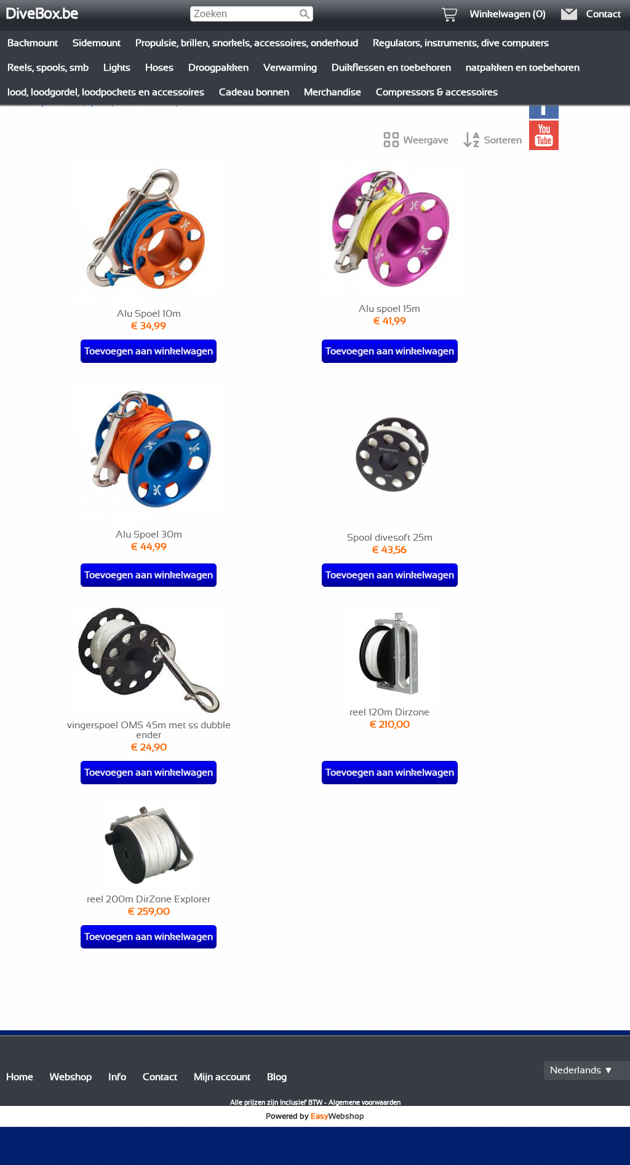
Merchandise (332, 92)
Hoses (159, 68)
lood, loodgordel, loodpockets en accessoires (105, 92)
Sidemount (97, 43)
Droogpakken (218, 68)
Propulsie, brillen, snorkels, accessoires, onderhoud (246, 43)
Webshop (71, 1077)
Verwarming (290, 68)
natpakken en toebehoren (523, 68)
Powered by (315, 1116)
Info (117, 1077)
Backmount (32, 43)
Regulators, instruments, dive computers (461, 43)
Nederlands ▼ (581, 1070)
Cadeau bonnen (254, 92)
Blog (277, 1077)
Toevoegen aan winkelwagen (148, 351)
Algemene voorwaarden (365, 1102)
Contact (160, 1077)
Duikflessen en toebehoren (391, 68)
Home (19, 1077)
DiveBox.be (42, 14)
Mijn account (222, 1077)
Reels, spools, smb (48, 68)
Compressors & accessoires (437, 92)
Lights (116, 68)
